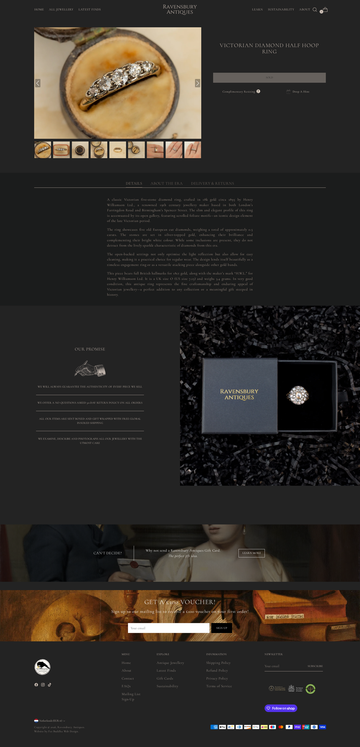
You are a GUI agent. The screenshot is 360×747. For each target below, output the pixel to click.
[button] (42, 149)
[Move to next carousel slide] (322, 501)
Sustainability (167, 686)
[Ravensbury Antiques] (180, 9)
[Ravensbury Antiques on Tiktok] (50, 685)
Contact (128, 678)
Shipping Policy (218, 663)
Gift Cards (165, 678)
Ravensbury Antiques (71, 727)
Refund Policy (217, 670)
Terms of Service (219, 686)
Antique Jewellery (170, 663)
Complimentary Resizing (241, 91)
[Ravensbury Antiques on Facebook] (36, 685)
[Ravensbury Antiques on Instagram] (43, 685)
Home (126, 663)
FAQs (126, 686)
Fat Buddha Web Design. (63, 731)
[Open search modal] (315, 9)
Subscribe (315, 666)
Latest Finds (166, 670)
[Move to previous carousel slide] (312, 502)
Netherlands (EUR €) (50, 720)
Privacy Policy (217, 678)
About (126, 670)
